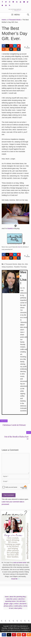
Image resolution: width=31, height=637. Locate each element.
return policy (18, 608)
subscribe (9, 599)
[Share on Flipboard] (19, 46)
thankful (10, 228)
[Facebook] (2, 1)
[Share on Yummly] (4, 49)
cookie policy (18, 606)
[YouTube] (20, 1)
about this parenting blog (17, 596)
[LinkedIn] (16, 1)
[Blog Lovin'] (27, 2)
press (15, 599)
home (6, 596)
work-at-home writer (19, 562)
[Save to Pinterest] (11, 46)
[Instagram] (9, 1)
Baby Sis (21, 264)
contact (16, 603)
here (19, 247)
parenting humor (10, 601)
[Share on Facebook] (4, 46)
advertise (21, 599)
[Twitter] (5, 1)
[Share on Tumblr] (19, 49)
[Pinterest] (13, 1)
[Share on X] (7, 46)
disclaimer (23, 603)
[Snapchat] (2, 5)
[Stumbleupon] (5, 5)
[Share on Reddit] (15, 49)
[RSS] (9, 5)
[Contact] (24, 1)
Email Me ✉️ (15, 579)
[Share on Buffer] (11, 49)
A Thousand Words (14, 20)
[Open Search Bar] (28, 15)
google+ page (8, 603)
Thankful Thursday (20, 267)
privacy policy (8, 606)
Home (4, 20)
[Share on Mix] (7, 49)
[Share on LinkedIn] (15, 46)
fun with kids (21, 601)
